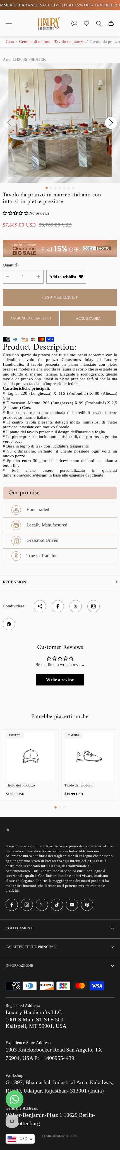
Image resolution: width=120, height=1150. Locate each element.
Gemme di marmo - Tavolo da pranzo (52, 41)
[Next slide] (111, 123)
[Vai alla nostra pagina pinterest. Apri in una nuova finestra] (87, 905)
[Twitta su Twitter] (75, 606)
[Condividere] (40, 606)
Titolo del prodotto (20, 785)
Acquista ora (88, 319)
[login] (74, 23)
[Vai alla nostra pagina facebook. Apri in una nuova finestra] (12, 905)
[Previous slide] (9, 123)
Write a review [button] (60, 679)
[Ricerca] (99, 23)
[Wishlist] (86, 23)
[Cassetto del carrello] (111, 23)
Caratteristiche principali (31, 947)
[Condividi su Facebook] (58, 606)
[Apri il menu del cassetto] (9, 23)
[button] (46, 188)
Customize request (60, 297)
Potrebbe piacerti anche (60, 717)
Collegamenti (19, 928)
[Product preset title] (31, 756)
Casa (10, 41)
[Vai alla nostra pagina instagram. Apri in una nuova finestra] (27, 905)
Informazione (19, 966)
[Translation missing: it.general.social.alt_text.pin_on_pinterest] (9, 624)
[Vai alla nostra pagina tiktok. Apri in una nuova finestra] (57, 905)
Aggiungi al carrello (30, 318)
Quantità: (11, 265)
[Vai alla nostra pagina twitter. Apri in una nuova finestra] (42, 905)
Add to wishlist (62, 277)
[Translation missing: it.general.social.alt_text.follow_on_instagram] (93, 606)
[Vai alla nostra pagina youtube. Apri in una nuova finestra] (72, 905)
